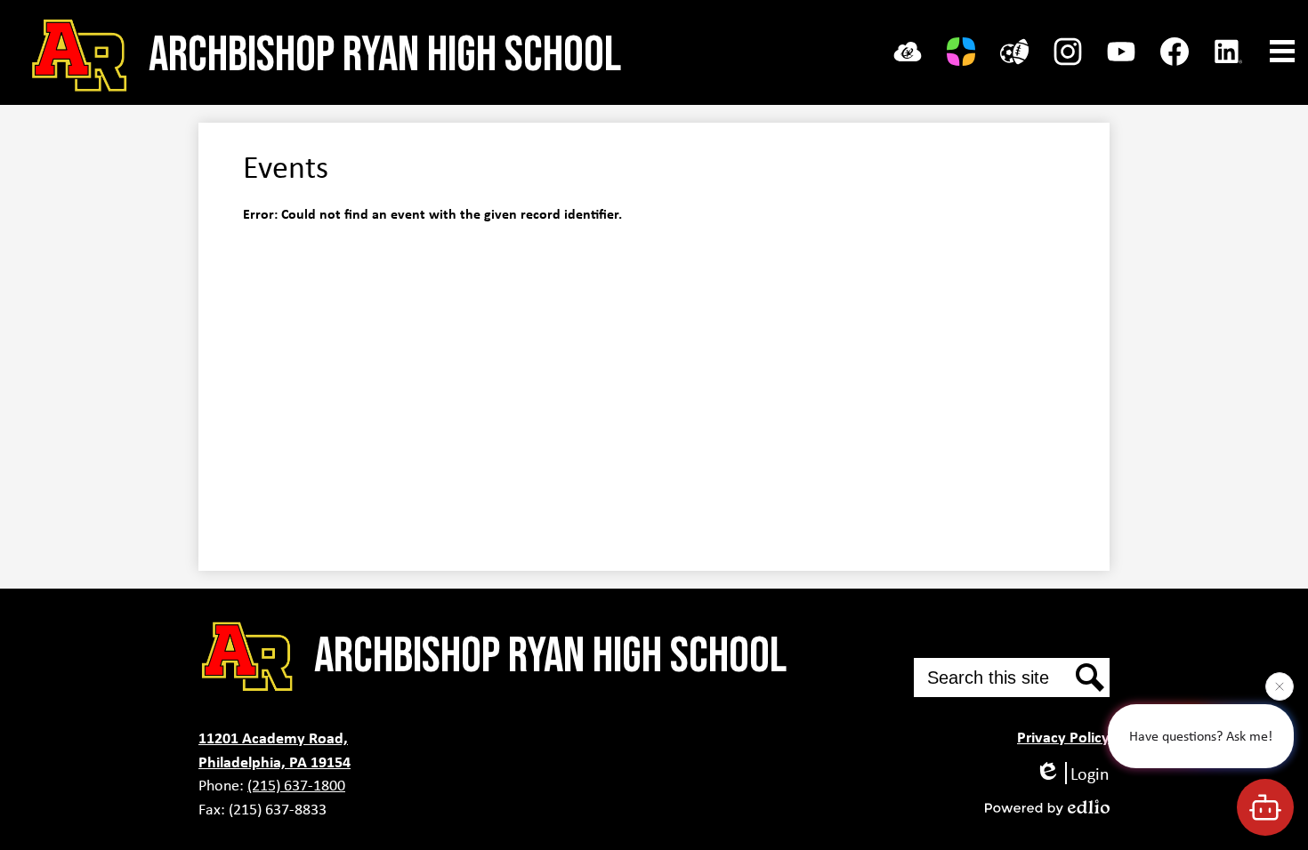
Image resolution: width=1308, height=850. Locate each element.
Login (1090, 773)
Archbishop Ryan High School (385, 55)
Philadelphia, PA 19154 (274, 761)
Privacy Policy (1063, 737)
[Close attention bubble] (1279, 685)
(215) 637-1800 (296, 785)
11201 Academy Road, (273, 737)
